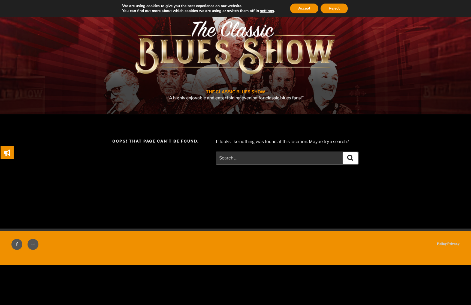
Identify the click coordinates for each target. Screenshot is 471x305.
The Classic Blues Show (235, 91)
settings (267, 10)
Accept (304, 8)
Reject (334, 8)
